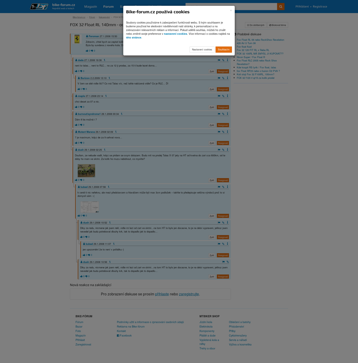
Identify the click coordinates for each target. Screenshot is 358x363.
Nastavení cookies (202, 49)
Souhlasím (224, 49)
